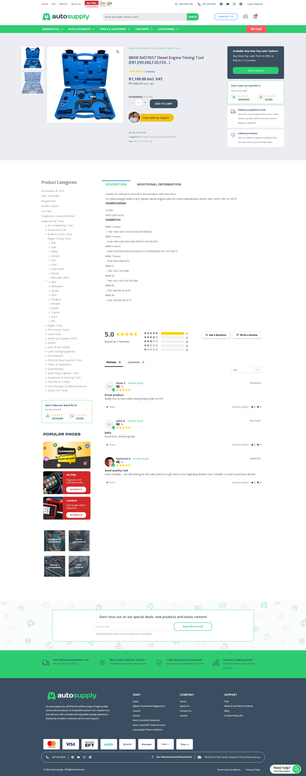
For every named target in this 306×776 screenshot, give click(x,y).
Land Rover (57, 269)
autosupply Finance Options (148, 729)
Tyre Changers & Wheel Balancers (67, 386)
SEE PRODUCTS (76, 489)
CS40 (135, 141)
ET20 (150, 141)
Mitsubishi (57, 286)
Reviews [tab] (111, 362)
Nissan (55, 290)
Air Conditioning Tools (60, 225)
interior (52, 342)
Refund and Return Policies (238, 706)
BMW (140, 137)
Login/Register (255, 3)
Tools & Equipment (113, 29)
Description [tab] (116, 184)
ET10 (140, 141)
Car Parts (142, 29)
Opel (53, 295)
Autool (136, 715)
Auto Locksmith (79, 29)
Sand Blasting (55, 369)
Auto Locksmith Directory (146, 720)
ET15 (145, 141)
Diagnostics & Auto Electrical (58, 216)
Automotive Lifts (57, 230)
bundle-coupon (50, 206)
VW (53, 321)
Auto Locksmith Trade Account (149, 725)
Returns (63, 3)
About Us (76, 3)
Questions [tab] (134, 362)
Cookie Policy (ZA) (233, 715)
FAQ (53, 3)
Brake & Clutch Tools (60, 234)
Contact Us (185, 710)
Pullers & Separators (59, 364)
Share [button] (112, 406)
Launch (137, 710)
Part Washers (55, 355)
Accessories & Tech (52, 191)
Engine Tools (55, 325)
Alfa (53, 242)
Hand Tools (54, 334)
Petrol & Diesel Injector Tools (65, 360)
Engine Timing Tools (170, 48)
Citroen (55, 256)
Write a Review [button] (248, 334)
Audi (53, 247)
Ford (53, 264)
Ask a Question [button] (217, 334)
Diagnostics (50, 29)
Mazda (55, 273)
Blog (226, 710)
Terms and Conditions (228, 769)
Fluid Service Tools (58, 329)
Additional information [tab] (159, 184)
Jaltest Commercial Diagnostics (149, 706)
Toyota (55, 312)
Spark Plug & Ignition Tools (63, 373)
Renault (55, 303)
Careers (184, 715)
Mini (53, 282)
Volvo (54, 316)
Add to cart (163, 103)
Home (44, 3)
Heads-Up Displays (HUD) (62, 338)
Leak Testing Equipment (61, 351)
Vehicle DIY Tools (58, 390)
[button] (118, 52)
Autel (135, 701)
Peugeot (56, 299)
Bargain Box (48, 201)
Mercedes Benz (60, 277)
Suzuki (54, 308)
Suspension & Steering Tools (64, 377)
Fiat (53, 260)
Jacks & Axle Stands (59, 347)
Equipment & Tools (146, 48)
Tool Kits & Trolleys (59, 381)
